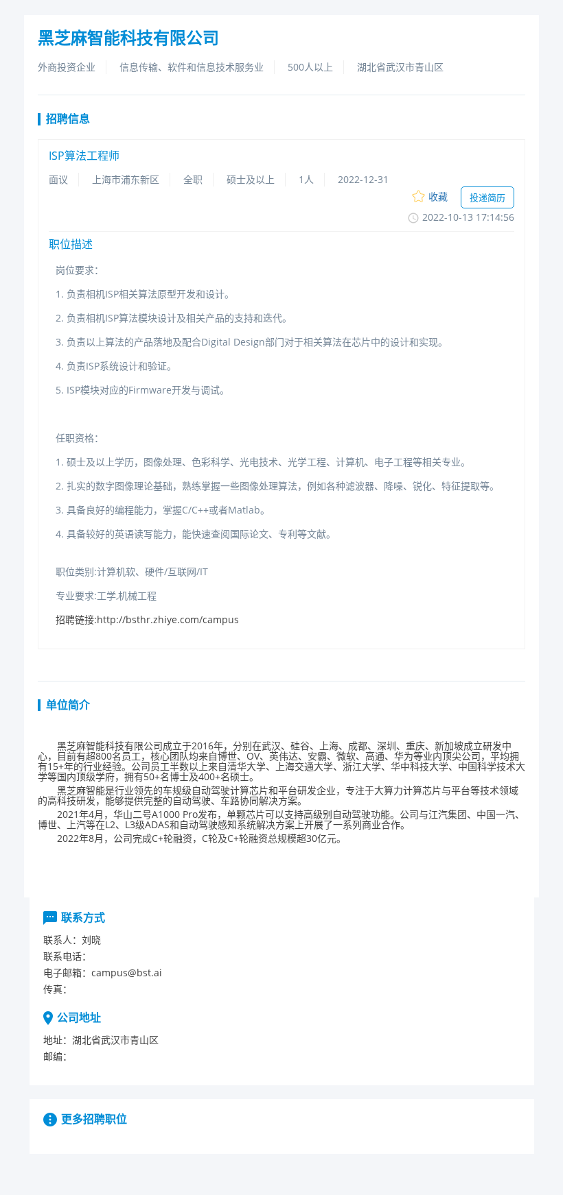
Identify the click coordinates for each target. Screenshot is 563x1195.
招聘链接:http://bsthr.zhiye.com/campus (147, 619)
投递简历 (487, 197)
